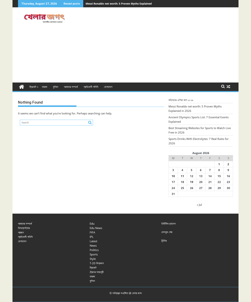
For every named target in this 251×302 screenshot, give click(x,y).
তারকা (44, 87)
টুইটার (164, 240)
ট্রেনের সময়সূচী (97, 272)
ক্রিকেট (32, 87)
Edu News (96, 228)
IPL (92, 237)
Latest (93, 241)
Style (93, 259)
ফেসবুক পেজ (166, 232)
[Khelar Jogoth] (21, 86)
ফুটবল (55, 87)
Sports (94, 254)
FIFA (92, 232)
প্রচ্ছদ (21, 232)
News (93, 245)
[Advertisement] (125, 55)
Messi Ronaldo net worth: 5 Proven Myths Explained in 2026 (124, 3)
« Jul (199, 204)
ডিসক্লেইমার (24, 228)
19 (191, 182)
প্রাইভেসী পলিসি (91, 87)
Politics (94, 250)
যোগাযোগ (108, 87)
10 (173, 176)
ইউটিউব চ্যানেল (168, 223)
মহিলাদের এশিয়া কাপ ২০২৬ (180, 100)
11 (182, 176)
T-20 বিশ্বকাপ (97, 263)
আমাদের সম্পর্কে (71, 87)
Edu (92, 223)
